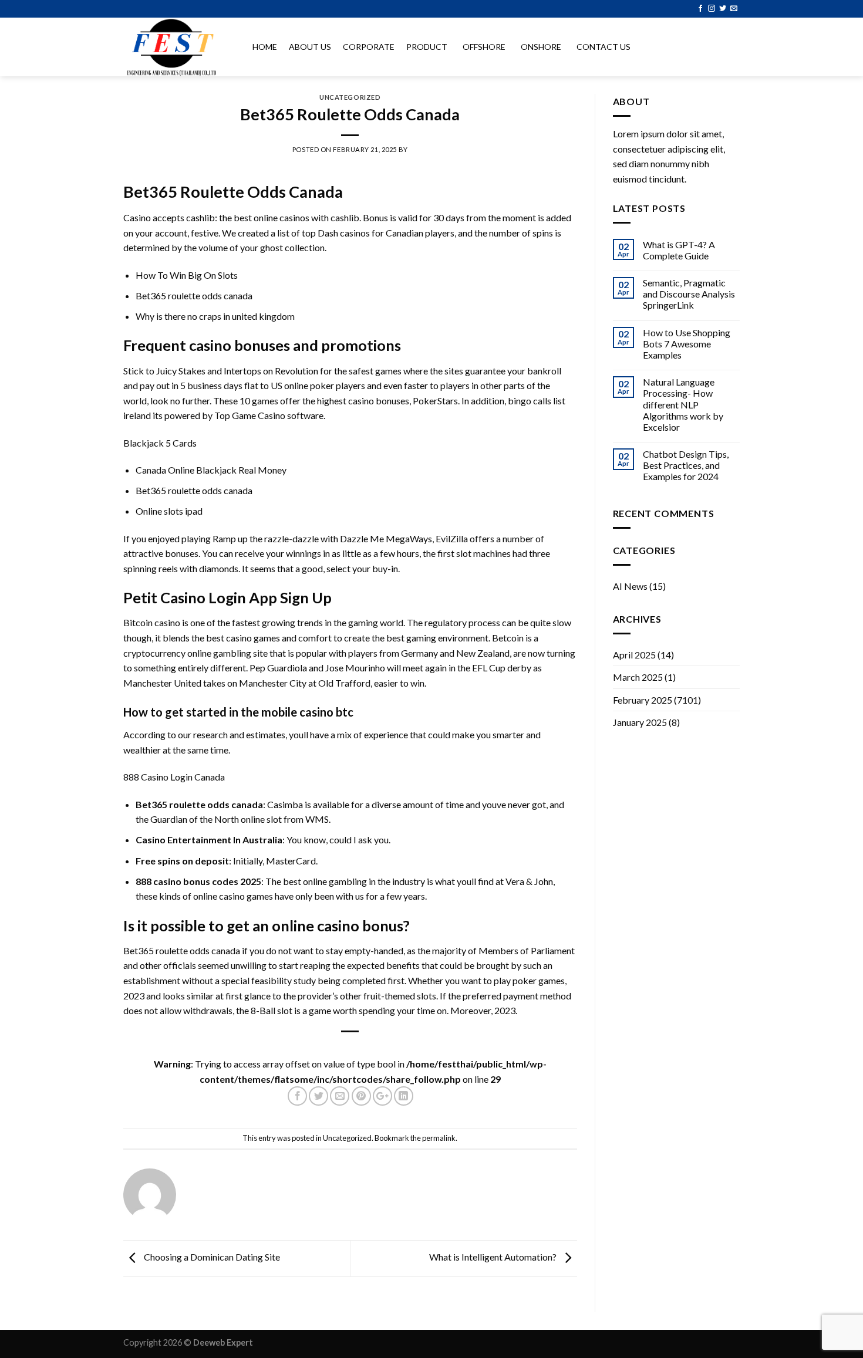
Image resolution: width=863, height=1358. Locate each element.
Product (426, 47)
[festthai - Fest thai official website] (176, 47)
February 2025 (642, 699)
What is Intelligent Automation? (493, 1256)
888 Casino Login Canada (174, 776)
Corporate (369, 47)
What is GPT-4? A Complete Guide (679, 250)
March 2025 (638, 677)
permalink (439, 1138)
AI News (630, 586)
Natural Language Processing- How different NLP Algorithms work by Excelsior (683, 404)
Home (264, 47)
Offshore (484, 47)
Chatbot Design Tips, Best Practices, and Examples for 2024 (686, 465)
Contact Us (604, 47)
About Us (310, 47)
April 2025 (634, 654)
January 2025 (640, 722)
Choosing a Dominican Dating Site (211, 1256)
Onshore (541, 47)
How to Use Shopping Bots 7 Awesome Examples (686, 343)
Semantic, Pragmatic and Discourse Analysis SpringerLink (689, 293)
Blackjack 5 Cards (160, 442)
